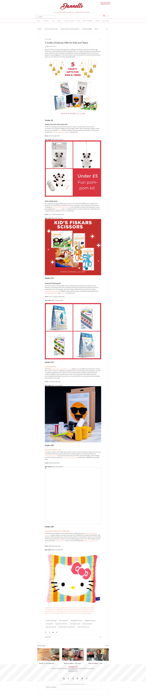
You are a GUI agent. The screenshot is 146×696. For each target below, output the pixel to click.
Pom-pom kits (49, 623)
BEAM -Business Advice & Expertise (70, 29)
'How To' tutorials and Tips (51, 29)
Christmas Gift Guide (51, 620)
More (96, 29)
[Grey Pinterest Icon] (86, 678)
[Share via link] (56, 632)
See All (107, 645)
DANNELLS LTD (73, 667)
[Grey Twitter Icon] (82, 678)
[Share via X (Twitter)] (49, 632)
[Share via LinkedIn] (53, 632)
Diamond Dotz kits (87, 623)
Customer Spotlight (87, 29)
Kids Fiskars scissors (75, 623)
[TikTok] (77, 678)
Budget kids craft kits (90, 620)
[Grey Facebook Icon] (68, 678)
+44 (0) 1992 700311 (105, 2)
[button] (105, 21)
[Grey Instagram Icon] (73, 678)
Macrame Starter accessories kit (67, 627)
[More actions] (100, 39)
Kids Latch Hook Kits (51, 627)
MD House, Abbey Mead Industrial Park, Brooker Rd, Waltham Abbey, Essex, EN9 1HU (73, 668)
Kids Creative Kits (63, 620)
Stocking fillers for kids (76, 620)
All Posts (39, 29)
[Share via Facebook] (45, 632)
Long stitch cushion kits (61, 623)
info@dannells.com (105, 4)
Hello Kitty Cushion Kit (83, 627)
